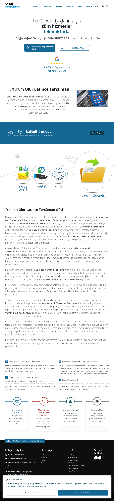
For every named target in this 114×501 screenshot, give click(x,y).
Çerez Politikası (22, 486)
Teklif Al (41, 187)
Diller (80, 6)
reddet (79, 484)
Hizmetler (59, 6)
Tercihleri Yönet (31, 493)
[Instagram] (107, 6)
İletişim (89, 6)
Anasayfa (36, 6)
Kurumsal (47, 6)
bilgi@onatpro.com (20, 459)
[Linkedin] (103, 6)
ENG (96, 6)
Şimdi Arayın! (97, 133)
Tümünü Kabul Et (83, 493)
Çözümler (70, 6)
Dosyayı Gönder (23, 188)
